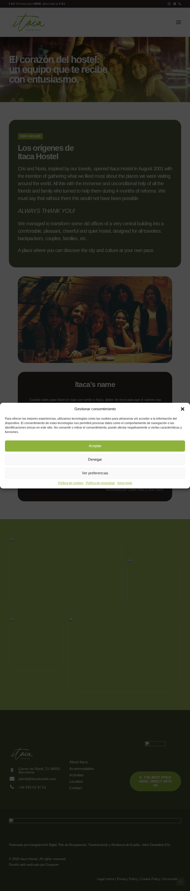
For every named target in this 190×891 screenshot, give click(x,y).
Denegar (95, 459)
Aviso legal (124, 483)
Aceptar (95, 446)
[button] (182, 409)
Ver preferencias (95, 473)
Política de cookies (70, 483)
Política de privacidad (100, 483)
